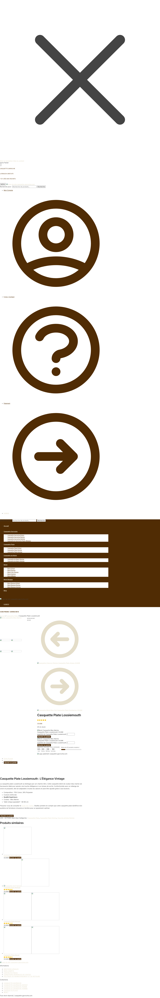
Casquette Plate (12, 616)
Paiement (7, 403)
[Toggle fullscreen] (31, 618)
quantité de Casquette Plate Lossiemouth (51, 734)
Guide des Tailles (27, 806)
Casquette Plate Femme (48, 818)
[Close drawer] (0, 165)
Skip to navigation (6, 161)
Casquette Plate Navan (11, 955)
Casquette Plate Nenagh (12, 921)
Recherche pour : (6, 187)
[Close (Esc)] (28, 618)
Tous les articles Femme (66, 818)
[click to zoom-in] (10, 627)
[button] (42, 720)
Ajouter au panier (44, 737)
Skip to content (18, 161)
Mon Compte (8, 190)
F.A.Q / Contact (9, 297)
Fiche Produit (8, 759)
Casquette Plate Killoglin (12, 856)
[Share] (30, 618)
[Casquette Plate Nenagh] (31, 920)
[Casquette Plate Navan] (31, 953)
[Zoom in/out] (33, 618)
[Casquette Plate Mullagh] (26, 886)
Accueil (2, 616)
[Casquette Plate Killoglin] (17, 854)
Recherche (41, 187)
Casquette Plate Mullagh (12, 887)
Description (8, 760)
